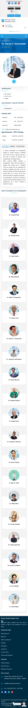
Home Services (14, 13)
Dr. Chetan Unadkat (14, 524)
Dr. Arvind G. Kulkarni (14, 565)
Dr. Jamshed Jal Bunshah (14, 359)
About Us (3, 636)
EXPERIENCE (5, 146)
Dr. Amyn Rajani (14, 606)
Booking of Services (6, 669)
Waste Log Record (6, 639)
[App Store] (17, 8)
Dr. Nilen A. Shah (14, 483)
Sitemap (3, 643)
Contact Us (4, 649)
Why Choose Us (5, 633)
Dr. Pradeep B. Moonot (14, 441)
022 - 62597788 (9, 26)
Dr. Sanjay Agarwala (14, 545)
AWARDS (12, 146)
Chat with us (17, 704)
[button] (9, 31)
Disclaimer (4, 646)
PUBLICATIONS (20, 146)
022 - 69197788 (18, 688)
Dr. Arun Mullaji (14, 586)
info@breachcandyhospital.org (14, 1)
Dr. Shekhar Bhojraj (14, 400)
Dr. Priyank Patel (14, 215)
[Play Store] (11, 8)
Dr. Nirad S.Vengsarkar (14, 297)
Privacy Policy (5, 652)
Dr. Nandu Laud (14, 318)
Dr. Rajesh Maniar (14, 276)
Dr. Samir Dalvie (14, 256)
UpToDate (15, 11)
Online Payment (11, 15)
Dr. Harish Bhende (14, 380)
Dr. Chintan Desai (14, 235)
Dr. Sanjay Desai (14, 421)
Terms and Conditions (7, 655)
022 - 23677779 (18, 121)
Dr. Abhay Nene (14, 503)
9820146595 (17, 125)
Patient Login (17, 15)
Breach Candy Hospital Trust (13, 699)
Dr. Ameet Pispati (14, 462)
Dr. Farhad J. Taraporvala (14, 338)
